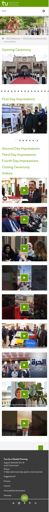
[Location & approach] (24, 503)
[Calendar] (19, 503)
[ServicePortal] (30, 503)
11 (31, 91)
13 (38, 91)
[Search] (13, 503)
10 (28, 91)
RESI (4, 11)
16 (48, 91)
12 (35, 91)
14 (41, 91)
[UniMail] (35, 503)
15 (45, 91)
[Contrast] (43, 11)
